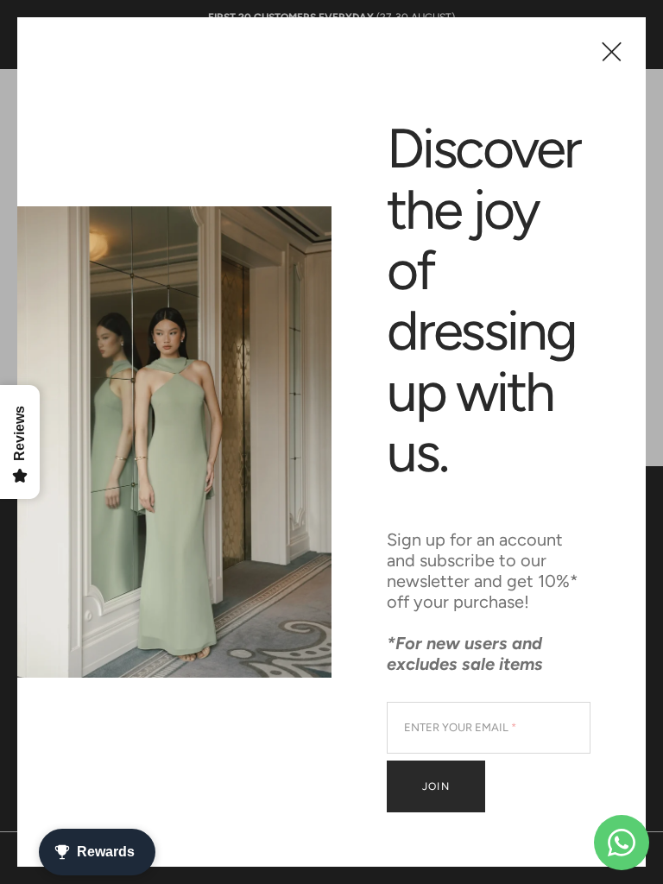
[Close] (612, 51)
